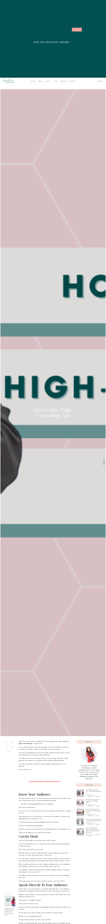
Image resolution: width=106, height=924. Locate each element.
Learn (53, 406)
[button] (77, 29)
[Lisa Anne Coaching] (8, 81)
